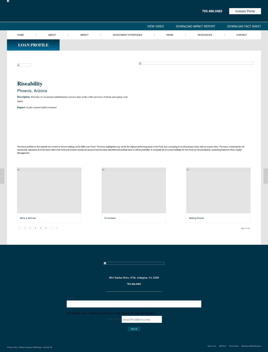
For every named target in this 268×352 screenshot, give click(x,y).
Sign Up (134, 329)
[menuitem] (22, 34)
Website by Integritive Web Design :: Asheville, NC (35, 347)
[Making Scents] (218, 190)
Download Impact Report (195, 26)
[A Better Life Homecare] (2, 176)
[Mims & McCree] (49, 190)
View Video (155, 26)
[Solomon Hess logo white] (35, 11)
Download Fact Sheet (244, 26)
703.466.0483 (212, 11)
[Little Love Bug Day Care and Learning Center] (266, 176)
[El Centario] (134, 190)
